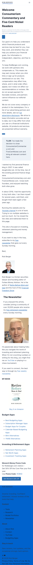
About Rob (9, 529)
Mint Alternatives (12, 436)
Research (9, 512)
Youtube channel (8, 211)
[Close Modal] (3, 37)
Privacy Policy (7, 561)
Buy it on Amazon (16, 409)
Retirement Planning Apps (15, 450)
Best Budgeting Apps (13, 420)
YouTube (11, 360)
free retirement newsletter (16, 310)
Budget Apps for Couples (15, 426)
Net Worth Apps (11, 453)
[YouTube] (4, 556)
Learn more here (12, 33)
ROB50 (19, 474)
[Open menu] (29, 2)
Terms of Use (19, 561)
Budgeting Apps (11, 538)
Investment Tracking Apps (15, 456)
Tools (7, 509)
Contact (8, 532)
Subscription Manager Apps (16, 423)
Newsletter (9, 518)
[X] (2, 556)
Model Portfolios (12, 515)
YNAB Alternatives (12, 439)
